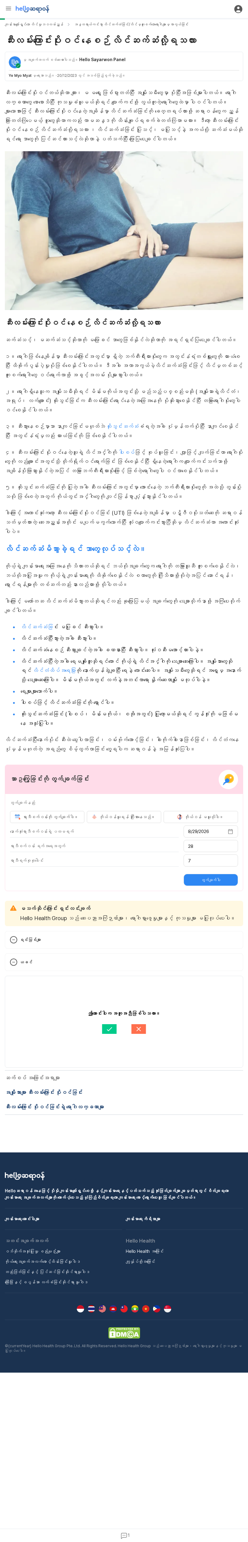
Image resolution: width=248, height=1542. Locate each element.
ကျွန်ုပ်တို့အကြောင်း (140, 1261)
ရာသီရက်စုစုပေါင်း (26, 860)
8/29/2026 (198, 831)
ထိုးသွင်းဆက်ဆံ (122, 426)
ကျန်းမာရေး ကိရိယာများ (143, 1218)
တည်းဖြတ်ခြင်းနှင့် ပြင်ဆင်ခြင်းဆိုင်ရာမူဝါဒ (47, 1271)
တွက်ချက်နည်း (22, 802)
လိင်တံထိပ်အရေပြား (54, 670)
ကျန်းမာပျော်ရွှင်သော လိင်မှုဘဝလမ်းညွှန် (34, 24)
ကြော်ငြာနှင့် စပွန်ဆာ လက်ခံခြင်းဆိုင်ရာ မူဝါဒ (46, 1282)
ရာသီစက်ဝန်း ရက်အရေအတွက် (37, 845)
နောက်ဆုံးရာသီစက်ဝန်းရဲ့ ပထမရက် (42, 831)
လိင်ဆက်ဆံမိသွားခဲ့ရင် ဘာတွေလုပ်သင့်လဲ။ (76, 549)
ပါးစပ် (127, 452)
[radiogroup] (124, 817)
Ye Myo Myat (20, 75)
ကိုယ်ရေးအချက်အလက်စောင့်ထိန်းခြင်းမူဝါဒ (42, 1261)
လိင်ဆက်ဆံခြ (37, 627)
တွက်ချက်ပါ (210, 879)
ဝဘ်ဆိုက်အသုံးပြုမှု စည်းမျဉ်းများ (32, 1251)
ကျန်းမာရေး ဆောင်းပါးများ (22, 1218)
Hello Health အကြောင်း (145, 1251)
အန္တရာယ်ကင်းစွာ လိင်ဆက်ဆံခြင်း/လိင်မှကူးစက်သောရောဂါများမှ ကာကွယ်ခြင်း (131, 24)
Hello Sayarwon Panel (102, 59)
